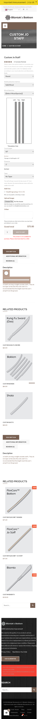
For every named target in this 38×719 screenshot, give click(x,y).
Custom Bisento (9, 594)
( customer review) (20, 62)
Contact (22, 712)
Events (29, 712)
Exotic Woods (15, 709)
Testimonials (14, 712)
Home (4, 46)
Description (11, 251)
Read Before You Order (19, 652)
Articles (29, 709)
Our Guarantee (10, 659)
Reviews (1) (10, 261)
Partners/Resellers (13, 715)
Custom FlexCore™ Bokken (12, 517)
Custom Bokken (8, 384)
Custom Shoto (8, 422)
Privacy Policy (5, 652)
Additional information (16, 256)
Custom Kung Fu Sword (11, 345)
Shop (22, 709)
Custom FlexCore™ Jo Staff (13, 556)
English (10, 9)
